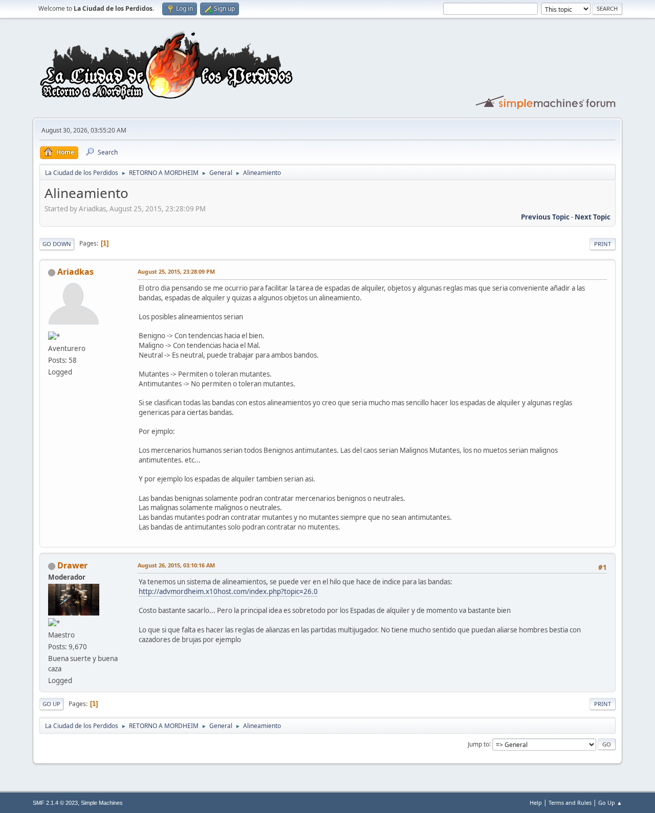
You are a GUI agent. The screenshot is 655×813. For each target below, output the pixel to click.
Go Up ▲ (610, 802)
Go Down (56, 244)
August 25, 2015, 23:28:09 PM (176, 271)
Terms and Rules (570, 802)
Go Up (51, 704)
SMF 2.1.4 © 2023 (55, 803)
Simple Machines (102, 803)
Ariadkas (75, 271)
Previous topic (545, 217)
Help (536, 802)
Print (602, 244)
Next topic (592, 217)
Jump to (478, 743)
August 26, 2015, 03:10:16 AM (176, 565)
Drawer (72, 565)
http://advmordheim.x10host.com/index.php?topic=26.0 (228, 591)
